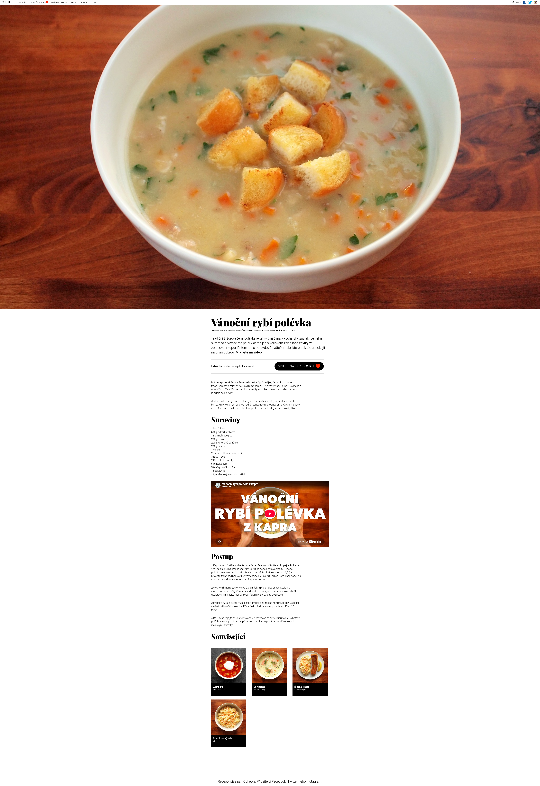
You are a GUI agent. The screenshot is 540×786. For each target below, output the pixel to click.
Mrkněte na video (249, 352)
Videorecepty (224, 330)
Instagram (314, 781)
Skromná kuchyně (37, 2)
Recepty (65, 2)
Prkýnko (55, 2)
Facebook (279, 781)
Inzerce (83, 2)
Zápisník (22, 2)
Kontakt (93, 2)
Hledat (518, 2)
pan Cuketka (246, 781)
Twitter (292, 781)
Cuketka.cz (9, 2)
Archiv (74, 2)
